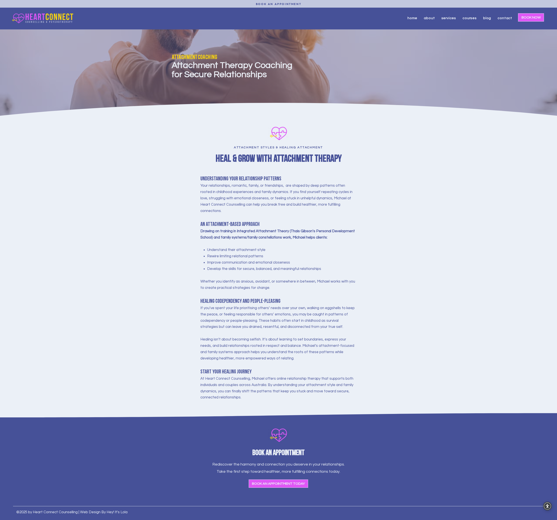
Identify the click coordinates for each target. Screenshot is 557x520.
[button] (429, 18)
